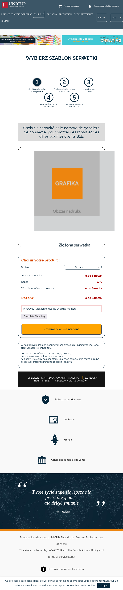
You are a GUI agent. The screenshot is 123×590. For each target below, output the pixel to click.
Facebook (78, 569)
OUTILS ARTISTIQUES (83, 14)
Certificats (68, 419)
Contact (5, 21)
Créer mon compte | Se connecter (106, 6)
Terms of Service (58, 556)
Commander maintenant (61, 329)
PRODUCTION (65, 14)
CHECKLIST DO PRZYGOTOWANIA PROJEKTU (53, 377)
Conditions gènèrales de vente (68, 459)
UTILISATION (51, 14)
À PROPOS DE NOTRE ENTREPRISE (16, 14)
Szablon (25, 267)
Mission (67, 439)
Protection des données (67, 399)
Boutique (39, 14)
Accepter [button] (103, 585)
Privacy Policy (90, 550)
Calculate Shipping (34, 316)
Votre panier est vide (71, 6)
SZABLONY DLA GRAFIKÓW (71, 380)
